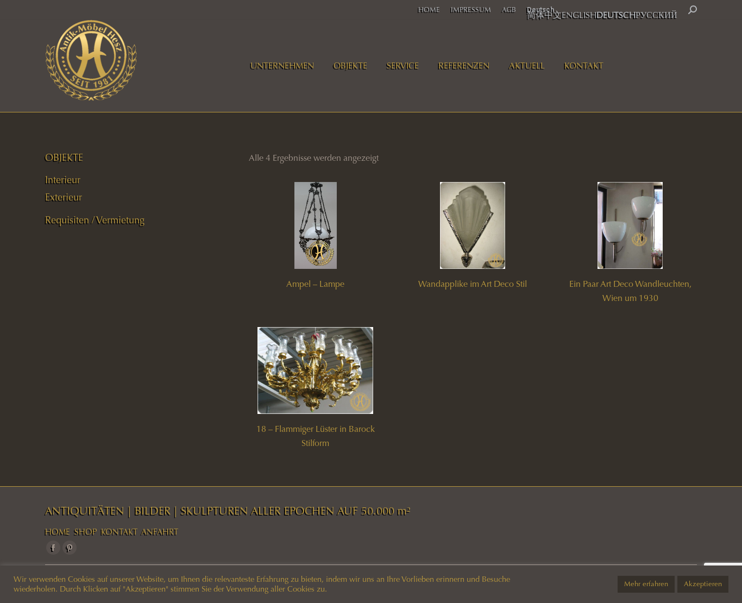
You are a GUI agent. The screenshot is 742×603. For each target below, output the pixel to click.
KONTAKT (119, 532)
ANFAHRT (159, 532)
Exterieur (63, 197)
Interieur (62, 180)
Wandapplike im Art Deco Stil (472, 284)
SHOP (85, 532)
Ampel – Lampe (315, 284)
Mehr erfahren (646, 584)
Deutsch (540, 9)
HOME (57, 532)
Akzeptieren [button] (703, 584)
